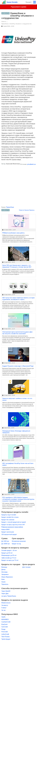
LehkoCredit (5, 634)
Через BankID (5, 591)
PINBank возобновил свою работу (13, 233)
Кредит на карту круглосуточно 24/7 (13, 524)
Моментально (5, 603)
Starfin (3, 617)
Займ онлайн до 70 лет (8, 558)
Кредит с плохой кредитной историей (13, 522)
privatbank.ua (31, 164)
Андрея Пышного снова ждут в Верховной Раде (17, 366)
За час (3, 610)
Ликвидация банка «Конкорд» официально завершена (16, 431)
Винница (4, 567)
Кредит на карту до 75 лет (9, 560)
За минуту (4, 605)
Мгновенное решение (19, 541)
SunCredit (4, 627)
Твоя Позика (5, 636)
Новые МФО (5, 529)
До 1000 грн (5, 541)
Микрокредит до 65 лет (9, 555)
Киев (3, 579)
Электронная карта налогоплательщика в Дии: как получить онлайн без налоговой (17, 332)
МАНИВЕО (5, 619)
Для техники (26, 567)
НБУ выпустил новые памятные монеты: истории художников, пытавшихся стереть (18, 298)
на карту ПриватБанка (8, 596)
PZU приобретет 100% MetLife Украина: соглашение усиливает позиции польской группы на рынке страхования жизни (18, 499)
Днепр (3, 569)
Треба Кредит (5, 639)
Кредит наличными (7, 532)
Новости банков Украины (26, 210)
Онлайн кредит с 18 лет (9, 550)
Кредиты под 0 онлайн (8, 515)
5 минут (3, 607)
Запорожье (5, 574)
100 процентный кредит (9, 534)
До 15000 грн (5, 543)
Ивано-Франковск (7, 577)
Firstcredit (4, 631)
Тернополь (4, 584)
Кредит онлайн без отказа (9, 517)
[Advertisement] (18, 186)
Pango (3, 629)
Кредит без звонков (7, 519)
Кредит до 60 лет (7, 553)
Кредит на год (16, 543)
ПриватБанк (10, 207)
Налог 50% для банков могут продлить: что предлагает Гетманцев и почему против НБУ (16, 266)
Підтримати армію (18, 7)
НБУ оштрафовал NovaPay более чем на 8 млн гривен (17, 464)
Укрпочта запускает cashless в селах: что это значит (17, 399)
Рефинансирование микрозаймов (12, 527)
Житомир (4, 572)
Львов (3, 582)
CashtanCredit (5, 622)
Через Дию (4, 593)
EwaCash (4, 624)
